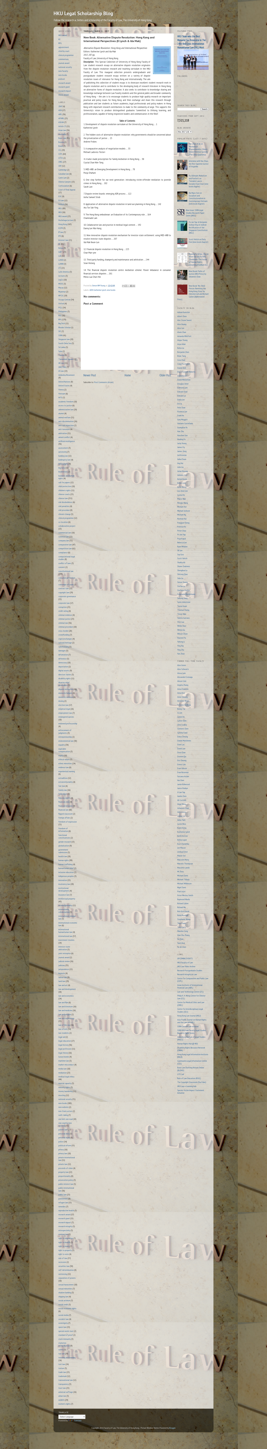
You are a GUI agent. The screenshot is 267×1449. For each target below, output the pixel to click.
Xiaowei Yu (181, 637)
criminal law (63, 622)
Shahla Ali (181, 562)
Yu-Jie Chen (181, 947)
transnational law (65, 1380)
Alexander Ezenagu (185, 677)
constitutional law (65, 571)
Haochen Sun (182, 435)
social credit (63, 1304)
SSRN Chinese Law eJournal (188, 1026)
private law (62, 1164)
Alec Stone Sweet (184, 320)
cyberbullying (63, 646)
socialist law (63, 1319)
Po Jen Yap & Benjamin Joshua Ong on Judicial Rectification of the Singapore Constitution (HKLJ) (198, 227)
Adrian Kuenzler (183, 312)
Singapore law (64, 339)
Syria (60, 351)
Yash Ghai (181, 943)
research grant (64, 86)
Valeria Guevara (183, 617)
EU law (61, 200)
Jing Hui (180, 463)
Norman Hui (181, 518)
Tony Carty (181, 927)
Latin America (63, 271)
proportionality (64, 1176)
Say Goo (180, 554)
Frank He (180, 415)
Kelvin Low (181, 483)
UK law (61, 363)
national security (65, 67)
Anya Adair (181, 344)
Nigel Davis (181, 887)
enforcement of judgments (64, 731)
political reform (64, 1145)
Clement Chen (182, 728)
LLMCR (60, 259)
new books (111, 290)
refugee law (63, 1202)
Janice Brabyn (182, 788)
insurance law (63, 894)
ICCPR (60, 228)
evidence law (63, 767)
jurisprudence (63, 969)
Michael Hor (182, 506)
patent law (62, 1129)
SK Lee (179, 550)
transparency (63, 1384)
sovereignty (63, 1323)
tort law (61, 1364)
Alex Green (181, 665)
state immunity (64, 1339)
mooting (61, 1095)
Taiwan (61, 355)
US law (61, 371)
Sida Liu (180, 578)
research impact (64, 90)
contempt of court (66, 584)
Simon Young (182, 582)
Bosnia (61, 142)
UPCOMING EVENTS (185, 958)
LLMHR (61, 263)
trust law (62, 1388)
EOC (60, 196)
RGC (59, 315)
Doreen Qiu (181, 756)
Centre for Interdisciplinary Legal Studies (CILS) (190, 1010)
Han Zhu (180, 431)
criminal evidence (65, 615)
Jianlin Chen (181, 796)
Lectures (61, 275)
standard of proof (65, 1335)
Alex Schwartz (183, 669)
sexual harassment (66, 1284)
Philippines (62, 311)
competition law (65, 548)
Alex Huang (181, 324)
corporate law (64, 603)
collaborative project (66, 526)
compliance (63, 552)
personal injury (64, 1137)
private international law (66, 1158)
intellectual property (66, 898)
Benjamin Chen (183, 352)
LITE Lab (180, 1074)
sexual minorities (65, 1288)
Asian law (62, 130)
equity (60, 755)
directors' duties (64, 674)
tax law (61, 1353)
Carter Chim (181, 720)
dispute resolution (65, 689)
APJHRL (61, 118)
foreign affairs (64, 817)
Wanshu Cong (182, 931)
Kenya (60, 248)
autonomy (62, 451)
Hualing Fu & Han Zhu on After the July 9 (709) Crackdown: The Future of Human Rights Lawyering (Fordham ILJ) (198, 259)
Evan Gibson (182, 768)
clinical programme (66, 55)
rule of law (62, 1258)
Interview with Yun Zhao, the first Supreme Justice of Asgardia (198, 164)
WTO (60, 397)
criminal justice (64, 618)
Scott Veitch (182, 558)
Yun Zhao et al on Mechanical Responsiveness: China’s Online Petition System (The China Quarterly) (198, 149)
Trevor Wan (181, 614)
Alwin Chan (181, 332)
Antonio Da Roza (184, 704)
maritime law (63, 1060)
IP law (60, 232)
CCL (59, 150)
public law (62, 1194)
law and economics (66, 995)
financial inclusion (65, 805)
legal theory (63, 1052)
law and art (62, 985)
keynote (61, 973)
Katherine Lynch (100, 290)
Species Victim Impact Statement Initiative (190, 1091)
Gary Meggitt (182, 419)
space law (62, 1327)
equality (61, 744)
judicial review (64, 961)
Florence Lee (182, 411)
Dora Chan (181, 752)
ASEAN (61, 122)
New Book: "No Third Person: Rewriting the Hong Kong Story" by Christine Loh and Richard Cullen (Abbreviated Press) (192, 292)
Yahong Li (181, 641)
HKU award (62, 35)
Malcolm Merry (183, 859)
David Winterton (183, 379)
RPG (60, 43)
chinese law (63, 498)
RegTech (61, 323)
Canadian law (63, 173)
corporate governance (67, 596)
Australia (62, 134)
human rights (63, 860)
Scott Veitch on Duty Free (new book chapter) (198, 240)
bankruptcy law (64, 459)
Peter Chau (181, 530)
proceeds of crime (65, 1168)
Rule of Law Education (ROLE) (189, 1078)
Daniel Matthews (184, 740)
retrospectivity (64, 1230)
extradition (62, 778)
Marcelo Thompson (185, 863)
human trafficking (65, 864)
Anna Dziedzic (183, 689)
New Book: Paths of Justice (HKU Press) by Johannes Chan (197, 274)
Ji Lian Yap (181, 792)
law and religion (64, 1014)
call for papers (64, 482)
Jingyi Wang (181, 804)
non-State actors (65, 1111)
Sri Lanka (61, 347)
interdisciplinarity (65, 905)
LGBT (60, 251)
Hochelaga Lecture (65, 220)
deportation (63, 666)
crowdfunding (63, 634)
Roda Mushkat (182, 915)
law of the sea (64, 1025)
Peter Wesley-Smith (185, 895)
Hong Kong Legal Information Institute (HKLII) (192, 1055)
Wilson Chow (182, 633)
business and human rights (66, 477)
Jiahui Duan (181, 459)
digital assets (63, 670)
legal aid (61, 1037)
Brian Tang (181, 355)
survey (60, 1349)
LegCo (60, 279)
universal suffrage (65, 1392)
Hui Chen (180, 780)
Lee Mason (181, 847)
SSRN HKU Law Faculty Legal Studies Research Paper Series (191, 1031)
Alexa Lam (181, 673)
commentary (63, 59)
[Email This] (123, 286)
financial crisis (63, 801)
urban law (62, 1395)
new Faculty (63, 71)
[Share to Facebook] (131, 286)
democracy (62, 662)
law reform (62, 1029)
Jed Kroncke (182, 455)
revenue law (63, 1234)
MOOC (60, 283)
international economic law (67, 924)
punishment (63, 1198)
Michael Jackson (183, 510)
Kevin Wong (181, 487)
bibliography (63, 463)
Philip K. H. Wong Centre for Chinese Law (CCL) (191, 997)
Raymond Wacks (183, 899)
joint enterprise (64, 953)
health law (62, 856)
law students (63, 1032)
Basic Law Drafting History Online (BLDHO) (190, 1069)
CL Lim (179, 712)
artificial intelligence (66, 441)
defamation (63, 654)
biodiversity (63, 471)
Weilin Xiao (181, 625)
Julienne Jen (182, 475)
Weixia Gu (181, 629)
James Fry (181, 447)
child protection (64, 486)
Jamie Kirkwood (183, 784)
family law (62, 790)
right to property (65, 1250)
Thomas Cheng (183, 610)
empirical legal (64, 708)
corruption (62, 607)
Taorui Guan (182, 606)
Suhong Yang (182, 598)
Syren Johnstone (183, 602)
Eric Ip (179, 403)
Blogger (172, 1427)
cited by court (63, 51)
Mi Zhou (180, 871)
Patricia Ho (181, 526)
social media (63, 1315)
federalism (62, 793)
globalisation (63, 845)
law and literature (65, 1006)
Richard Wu (181, 907)
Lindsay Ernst (182, 851)
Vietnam (61, 393)
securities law (63, 1266)
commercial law (64, 532)
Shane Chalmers (183, 566)
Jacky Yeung (181, 443)
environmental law (65, 740)
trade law (62, 1372)
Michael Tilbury (183, 879)
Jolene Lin (181, 816)
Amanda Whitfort (184, 336)
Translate (77, 1420)
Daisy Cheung (182, 736)
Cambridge (62, 169)
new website (63, 1107)
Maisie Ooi (181, 855)
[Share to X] (128, 286)
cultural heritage (65, 642)
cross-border (63, 630)
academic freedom (65, 401)
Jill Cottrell (181, 800)
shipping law (63, 1296)
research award (64, 83)
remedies (62, 1206)
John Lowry (181, 812)
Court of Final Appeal (66, 189)
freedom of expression (67, 821)
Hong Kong (62, 224)
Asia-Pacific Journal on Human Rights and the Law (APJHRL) (192, 1021)
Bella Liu (180, 348)
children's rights (64, 490)
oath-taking (63, 1115)
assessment (63, 447)
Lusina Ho (181, 494)
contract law (63, 588)
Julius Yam (181, 819)
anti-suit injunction (66, 425)
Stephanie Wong (183, 919)
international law (65, 936)
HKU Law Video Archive (186, 966)
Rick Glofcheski (183, 911)
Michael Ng (181, 514)
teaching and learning (67, 1357)
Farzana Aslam (183, 776)
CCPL (60, 153)
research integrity (65, 1226)
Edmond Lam (182, 387)
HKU (60, 212)
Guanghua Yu (182, 427)
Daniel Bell (181, 367)
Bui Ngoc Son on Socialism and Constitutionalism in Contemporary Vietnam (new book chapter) (198, 198)
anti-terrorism (64, 429)
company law (63, 540)
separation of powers (67, 1277)
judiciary (61, 965)
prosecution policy (65, 1180)
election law (63, 705)
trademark (62, 1376)
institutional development (63, 889)
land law (61, 981)
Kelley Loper (182, 839)
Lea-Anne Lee (182, 490)
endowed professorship (67, 723)
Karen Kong (181, 827)
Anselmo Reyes (183, 700)
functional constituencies (64, 836)
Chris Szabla (182, 724)
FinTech (61, 204)
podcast (61, 78)
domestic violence (65, 697)
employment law (65, 712)
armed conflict (64, 437)
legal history (63, 1044)
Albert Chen (182, 316)
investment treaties (66, 940)
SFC (59, 331)
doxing (61, 701)
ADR (91, 290)
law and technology (66, 1018)
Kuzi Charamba (183, 843)
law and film (63, 1002)
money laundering (65, 1091)
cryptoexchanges (65, 638)
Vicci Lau (180, 622)
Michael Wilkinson (184, 883)
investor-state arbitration (64, 948)
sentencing (62, 1274)
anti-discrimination (66, 421)
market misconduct (66, 1064)
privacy (61, 1149)
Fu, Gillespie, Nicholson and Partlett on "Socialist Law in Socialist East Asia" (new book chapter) (198, 181)
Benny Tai (181, 708)
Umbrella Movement (66, 375)
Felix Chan (181, 407)
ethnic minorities (65, 763)
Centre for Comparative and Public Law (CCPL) (192, 979)
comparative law (65, 544)
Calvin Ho (181, 716)
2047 (60, 106)
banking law (63, 455)
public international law (66, 1189)
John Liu (180, 467)
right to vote (63, 1254)
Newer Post (89, 375)
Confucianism (63, 185)
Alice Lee (180, 328)
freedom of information (63, 829)
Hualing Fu (181, 439)
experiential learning (66, 771)
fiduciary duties (64, 797)
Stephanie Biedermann (186, 594)
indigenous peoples (66, 876)
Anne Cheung (182, 696)
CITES (60, 158)
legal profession (64, 1048)
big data (61, 467)
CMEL (60, 161)
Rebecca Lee (182, 542)
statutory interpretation (64, 1344)
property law (63, 1172)
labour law (62, 977)
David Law (181, 748)
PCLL (60, 307)
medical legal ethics (66, 1076)
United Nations (64, 381)
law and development (67, 989)
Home (128, 375)
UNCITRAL (62, 367)
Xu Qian (180, 939)
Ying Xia (180, 645)
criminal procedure (65, 626)
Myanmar (62, 291)
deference (62, 658)
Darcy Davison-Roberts (186, 371)
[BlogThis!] (126, 286)
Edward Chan (182, 391)
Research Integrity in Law (187, 974)
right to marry (63, 1246)
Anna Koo (181, 692)
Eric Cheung (181, 760)
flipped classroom (65, 813)
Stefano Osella (183, 590)
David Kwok (181, 375)
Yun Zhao (181, 653)
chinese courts (64, 494)
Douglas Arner (183, 383)
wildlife (61, 1399)
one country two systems (65, 1124)
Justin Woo (181, 824)
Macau (61, 287)
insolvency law (64, 884)
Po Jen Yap (181, 534)
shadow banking (64, 1292)
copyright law (63, 592)
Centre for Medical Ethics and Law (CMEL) (190, 1003)
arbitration (62, 433)
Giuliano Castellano (185, 423)
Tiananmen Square (65, 359)
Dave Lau (181, 744)
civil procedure (64, 510)
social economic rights (67, 1308)
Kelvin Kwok (182, 479)
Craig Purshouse (183, 363)
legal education (64, 1040)
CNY (59, 165)
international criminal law (67, 917)
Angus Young (182, 340)
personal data (64, 1133)
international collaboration (63, 910)
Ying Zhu (180, 649)
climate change (64, 514)
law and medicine (65, 1010)
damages (62, 650)
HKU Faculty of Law (185, 962)
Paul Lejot (181, 891)
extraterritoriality (65, 781)
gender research (64, 841)
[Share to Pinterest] (134, 286)
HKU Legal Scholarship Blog (83, 13)
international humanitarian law (65, 930)
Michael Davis (182, 875)
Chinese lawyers (64, 181)
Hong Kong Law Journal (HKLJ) (189, 1015)
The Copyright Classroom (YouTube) (191, 1082)
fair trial (61, 786)
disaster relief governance (64, 683)
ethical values (64, 759)
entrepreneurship (65, 736)
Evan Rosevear (183, 772)
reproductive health (66, 1210)
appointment (63, 47)
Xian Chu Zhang (183, 935)
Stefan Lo (181, 586)
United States (64, 385)
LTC (59, 267)
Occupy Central (64, 299)
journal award (63, 63)
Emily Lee (181, 399)
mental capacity (64, 1083)
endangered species (66, 716)
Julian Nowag (182, 471)
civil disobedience (65, 502)
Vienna (61, 389)
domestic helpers (65, 693)
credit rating (63, 611)
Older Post (165, 375)
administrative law (65, 409)
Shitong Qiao (182, 574)
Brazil (60, 146)
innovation (62, 880)
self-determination (66, 1270)
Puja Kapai (181, 538)
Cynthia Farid (182, 732)
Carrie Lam (62, 177)
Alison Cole (181, 681)
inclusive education (66, 872)
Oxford (61, 303)
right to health (64, 1242)
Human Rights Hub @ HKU (187, 1043)
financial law (63, 809)
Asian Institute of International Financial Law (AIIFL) (189, 986)
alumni (61, 413)
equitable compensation (64, 750)
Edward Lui (181, 395)
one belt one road (65, 1119)
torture (61, 1368)
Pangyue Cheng (183, 522)
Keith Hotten (182, 835)
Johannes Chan (183, 808)
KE (59, 39)
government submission (63, 851)
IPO (59, 236)
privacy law (62, 1153)
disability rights (64, 678)
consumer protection (66, 577)
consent (61, 567)
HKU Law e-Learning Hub (186, 1086)
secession (62, 1262)
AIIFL (60, 114)
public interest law (65, 1184)
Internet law (63, 240)
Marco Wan (181, 498)
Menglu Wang (182, 502)
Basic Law (62, 138)
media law (62, 1068)
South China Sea (64, 343)
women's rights (64, 1403)
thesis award (63, 94)
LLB (59, 255)
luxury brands (63, 1056)
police (60, 1141)
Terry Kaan (181, 923)
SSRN (60, 335)
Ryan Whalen (182, 546)
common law (63, 536)
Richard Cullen (182, 903)
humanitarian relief (66, 868)
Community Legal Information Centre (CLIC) (192, 1062)
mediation (62, 1072)
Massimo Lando (183, 867)
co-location (63, 522)
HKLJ (60, 208)
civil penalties (63, 506)
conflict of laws (64, 563)
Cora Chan (181, 360)
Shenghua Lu (182, 570)
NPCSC (61, 295)
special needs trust (66, 1331)
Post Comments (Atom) (103, 382)
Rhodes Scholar (64, 327)
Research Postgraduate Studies (189, 970)
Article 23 (62, 126)
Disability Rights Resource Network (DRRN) (191, 1049)
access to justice (65, 405)
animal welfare (64, 417)
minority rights (64, 1087)
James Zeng (181, 451)
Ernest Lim (181, 764)
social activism (64, 1300)
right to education (65, 1238)
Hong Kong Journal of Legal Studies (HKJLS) (191, 1038)
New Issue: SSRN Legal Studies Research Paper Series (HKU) (195, 213)
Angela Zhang (182, 685)
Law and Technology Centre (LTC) (190, 991)
